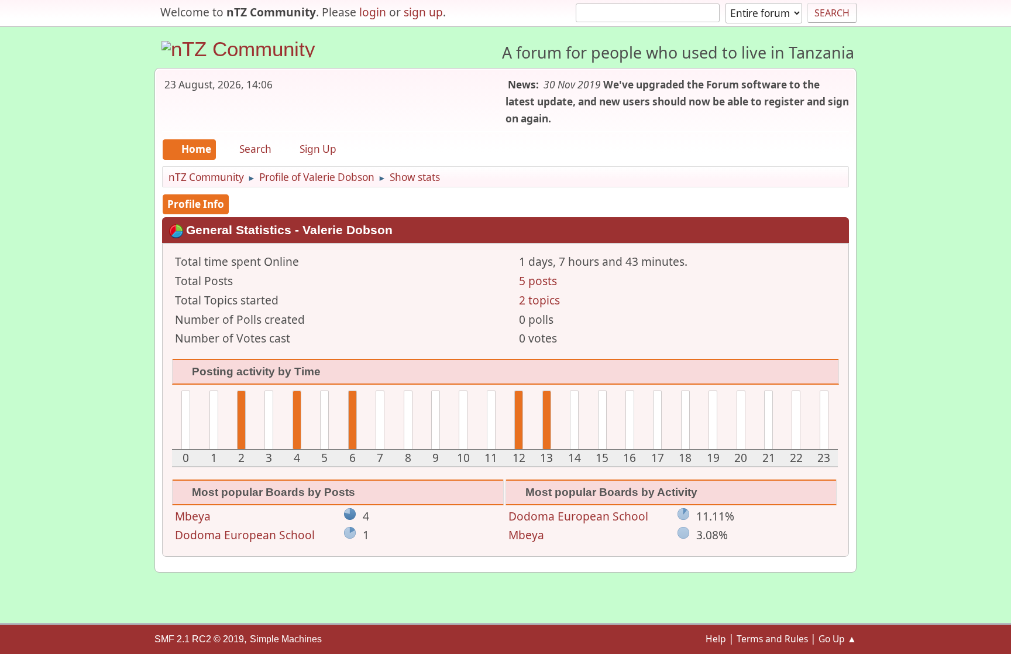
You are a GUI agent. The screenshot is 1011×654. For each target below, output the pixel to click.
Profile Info (195, 204)
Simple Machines (286, 639)
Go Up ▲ (838, 638)
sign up (423, 12)
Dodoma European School (245, 535)
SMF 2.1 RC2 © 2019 (199, 639)
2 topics (539, 300)
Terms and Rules (772, 638)
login (372, 12)
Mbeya (193, 516)
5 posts (538, 281)
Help (716, 638)
